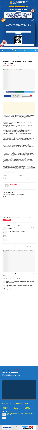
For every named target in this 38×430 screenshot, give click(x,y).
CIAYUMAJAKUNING (8, 59)
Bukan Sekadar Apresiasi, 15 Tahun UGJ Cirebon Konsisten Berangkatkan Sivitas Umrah (18, 288)
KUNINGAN (15, 407)
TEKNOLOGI (27, 407)
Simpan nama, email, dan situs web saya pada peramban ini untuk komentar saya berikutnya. (17, 217)
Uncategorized (27, 408)
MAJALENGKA (16, 408)
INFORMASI (4, 407)
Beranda (4, 59)
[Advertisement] (19, 108)
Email (4, 212)
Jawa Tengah (4, 408)
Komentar (5, 196)
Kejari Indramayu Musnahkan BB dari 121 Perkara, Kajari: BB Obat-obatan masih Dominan (19, 285)
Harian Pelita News (9, 65)
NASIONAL (26, 403)
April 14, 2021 (15, 65)
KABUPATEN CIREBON (17, 403)
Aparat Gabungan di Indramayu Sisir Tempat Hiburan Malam (16, 231)
